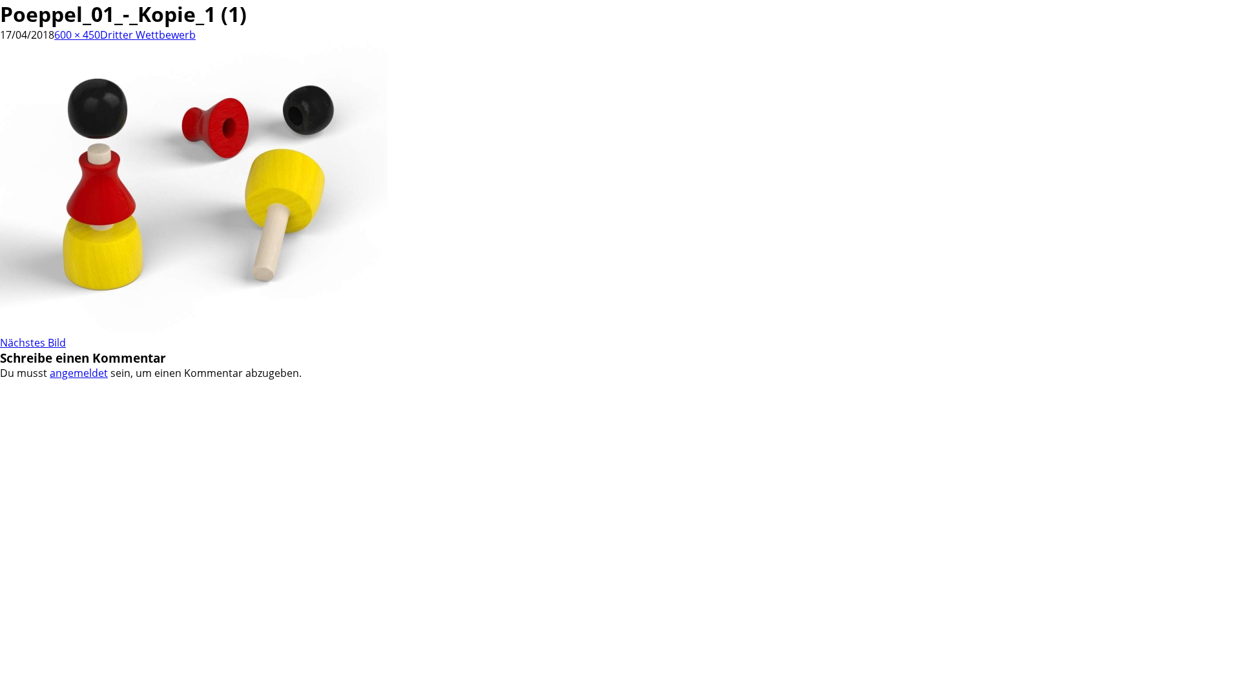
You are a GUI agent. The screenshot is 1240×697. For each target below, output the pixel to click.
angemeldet (79, 373)
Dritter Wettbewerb (148, 35)
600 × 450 (77, 35)
